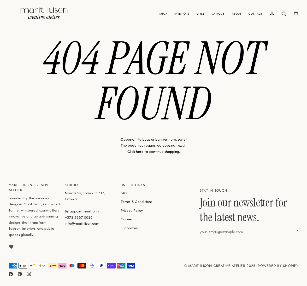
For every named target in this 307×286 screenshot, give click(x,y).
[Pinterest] (20, 274)
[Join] (294, 231)
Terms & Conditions (136, 201)
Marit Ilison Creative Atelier (216, 265)
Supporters (130, 228)
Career (126, 219)
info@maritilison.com (82, 223)
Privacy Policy (132, 210)
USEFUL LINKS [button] (133, 185)
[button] (163, 14)
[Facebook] (11, 274)
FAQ (124, 193)
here (140, 151)
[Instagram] (29, 274)
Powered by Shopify (278, 265)
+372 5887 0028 (79, 217)
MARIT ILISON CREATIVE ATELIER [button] (30, 187)
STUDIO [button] (71, 185)
